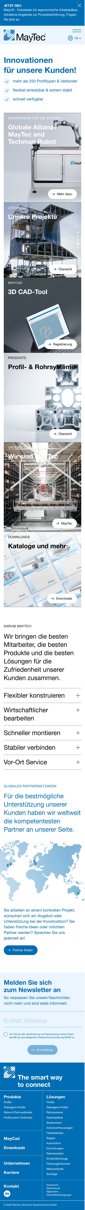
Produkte (12, 1104)
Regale (50, 1145)
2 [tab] (76, 236)
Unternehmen (17, 1170)
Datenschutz (52, 1196)
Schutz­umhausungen (59, 1135)
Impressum (52, 1192)
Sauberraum (53, 1130)
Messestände (54, 1176)
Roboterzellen (54, 1161)
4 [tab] (76, 244)
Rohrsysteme (54, 1120)
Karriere (11, 1179)
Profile (8, 1109)
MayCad (12, 1145)
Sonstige (51, 1181)
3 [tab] (76, 240)
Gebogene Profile (14, 1115)
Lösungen (55, 1104)
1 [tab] (76, 232)
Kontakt (11, 1193)
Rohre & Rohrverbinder (18, 1120)
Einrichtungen (54, 1156)
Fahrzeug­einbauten (58, 1171)
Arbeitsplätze (54, 1125)
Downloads (14, 1154)
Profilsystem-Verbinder (18, 1125)
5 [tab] (76, 247)
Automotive (53, 1150)
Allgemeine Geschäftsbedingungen (58, 1201)
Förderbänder (54, 1140)
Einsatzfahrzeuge (56, 1166)
